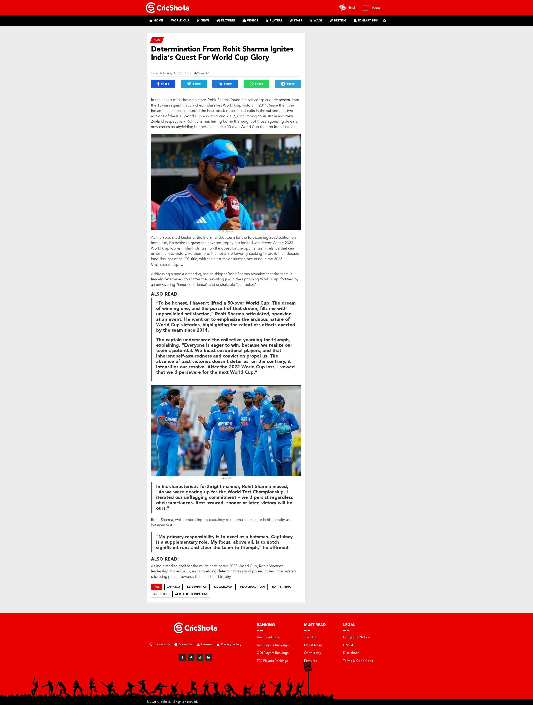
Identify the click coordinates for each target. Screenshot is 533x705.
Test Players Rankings (273, 645)
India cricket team (252, 586)
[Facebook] (182, 657)
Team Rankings (268, 637)
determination (197, 586)
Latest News (313, 645)
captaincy (173, 586)
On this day (312, 653)
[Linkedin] (208, 657)
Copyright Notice (356, 637)
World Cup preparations (191, 594)
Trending (311, 637)
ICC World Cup (223, 586)
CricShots (159, 73)
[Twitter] (191, 657)
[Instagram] (200, 657)
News (157, 40)
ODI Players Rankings (273, 653)
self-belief (160, 594)
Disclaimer (351, 653)
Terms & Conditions (358, 661)
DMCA (348, 645)
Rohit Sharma (281, 586)
